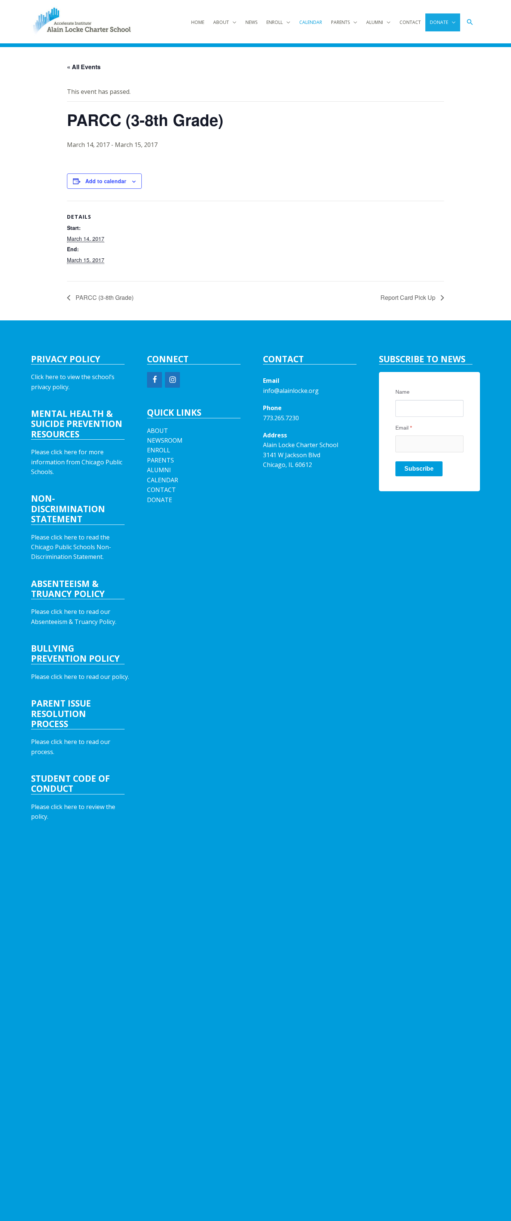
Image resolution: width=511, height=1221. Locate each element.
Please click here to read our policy (79, 677)
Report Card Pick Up (408, 297)
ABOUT (221, 22)
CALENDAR (310, 22)
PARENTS (340, 22)
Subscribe (419, 468)
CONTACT (410, 22)
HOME (197, 22)
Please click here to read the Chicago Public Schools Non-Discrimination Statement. (71, 547)
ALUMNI (374, 22)
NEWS (251, 22)
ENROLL (274, 22)
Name (402, 392)
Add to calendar (105, 181)
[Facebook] (154, 380)
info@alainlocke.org (291, 391)
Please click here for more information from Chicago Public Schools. (76, 462)
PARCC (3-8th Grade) (104, 297)
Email (403, 428)
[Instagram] (172, 380)
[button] (470, 22)
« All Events (84, 66)
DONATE (439, 22)
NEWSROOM (165, 440)
